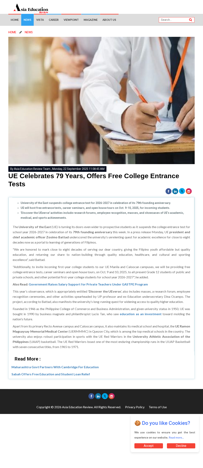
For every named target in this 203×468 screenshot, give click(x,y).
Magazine (91, 19)
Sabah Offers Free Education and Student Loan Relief (50, 374)
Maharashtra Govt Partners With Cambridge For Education (55, 367)
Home (15, 19)
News (27, 19)
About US (109, 19)
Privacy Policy (135, 407)
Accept (148, 446)
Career (54, 19)
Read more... (176, 437)
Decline (181, 446)
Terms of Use (158, 407)
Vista (40, 19)
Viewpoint (71, 19)
